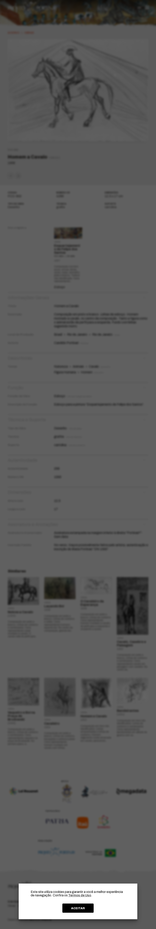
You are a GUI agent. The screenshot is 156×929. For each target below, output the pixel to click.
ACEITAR (78, 908)
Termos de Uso (79, 895)
